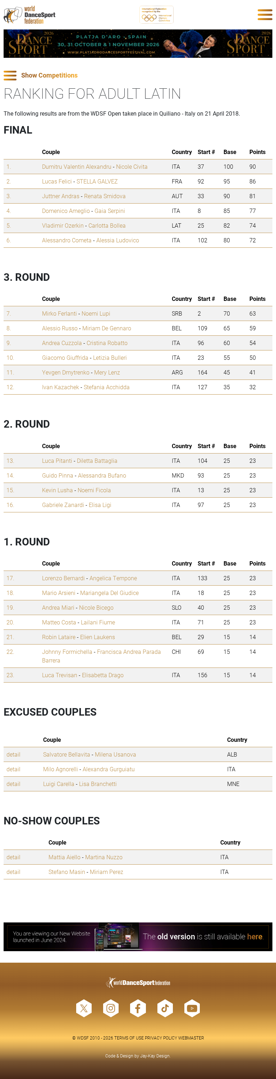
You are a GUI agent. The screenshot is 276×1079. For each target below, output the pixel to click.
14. (10, 475)
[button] (138, 75)
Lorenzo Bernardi (63, 578)
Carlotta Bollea (107, 225)
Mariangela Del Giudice (109, 592)
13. (10, 460)
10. (10, 357)
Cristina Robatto (107, 343)
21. (10, 637)
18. (10, 592)
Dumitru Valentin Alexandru (76, 166)
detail (13, 754)
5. (8, 225)
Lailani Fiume (98, 622)
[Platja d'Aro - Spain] (138, 43)
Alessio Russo (60, 328)
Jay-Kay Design (155, 1056)
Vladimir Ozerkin (63, 225)
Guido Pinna (57, 475)
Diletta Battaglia (97, 460)
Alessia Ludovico (117, 240)
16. (10, 504)
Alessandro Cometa (67, 240)
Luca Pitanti (57, 460)
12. (10, 387)
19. (10, 607)
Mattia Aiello (64, 857)
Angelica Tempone (113, 578)
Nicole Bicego (96, 607)
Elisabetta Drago (103, 675)
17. (10, 578)
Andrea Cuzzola (62, 343)
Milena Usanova (115, 754)
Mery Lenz (107, 372)
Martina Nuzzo (104, 857)
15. (10, 490)
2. (8, 181)
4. (8, 210)
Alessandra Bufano (102, 475)
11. (10, 372)
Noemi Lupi (96, 313)
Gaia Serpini (110, 210)
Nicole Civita (132, 166)
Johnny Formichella (67, 651)
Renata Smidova (105, 196)
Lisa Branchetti (98, 783)
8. (8, 328)
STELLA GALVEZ (97, 181)
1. (8, 166)
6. (8, 240)
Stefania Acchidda (107, 387)
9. (8, 343)
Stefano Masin (67, 871)
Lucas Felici (57, 181)
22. (10, 651)
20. (10, 622)
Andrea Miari (58, 607)
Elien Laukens (97, 637)
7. (8, 313)
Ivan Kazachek (60, 387)
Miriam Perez (106, 871)
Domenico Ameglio (66, 210)
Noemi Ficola (94, 490)
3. (8, 196)
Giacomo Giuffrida (65, 357)
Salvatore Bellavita (66, 754)
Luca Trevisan (59, 675)
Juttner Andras (60, 196)
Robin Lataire (58, 637)
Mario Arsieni (58, 592)
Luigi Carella (58, 783)
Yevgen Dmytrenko (65, 372)
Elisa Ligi (100, 504)
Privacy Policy (161, 1038)
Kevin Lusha (57, 490)
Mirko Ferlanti (59, 313)
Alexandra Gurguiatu (109, 769)
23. (10, 675)
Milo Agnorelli (60, 769)
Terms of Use (129, 1038)
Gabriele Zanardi (63, 504)
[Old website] (138, 936)
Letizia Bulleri (110, 357)
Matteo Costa (59, 622)
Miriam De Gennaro (106, 328)
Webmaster (191, 1038)
